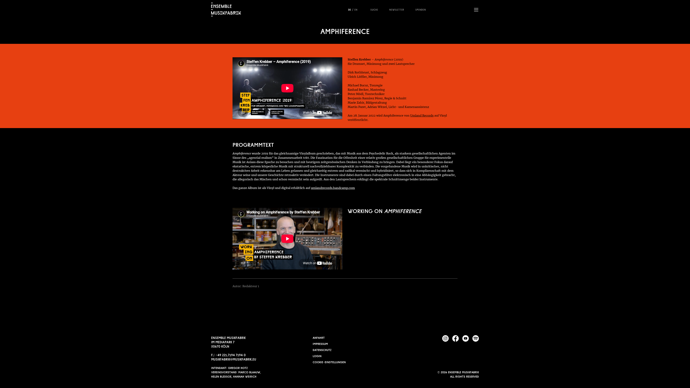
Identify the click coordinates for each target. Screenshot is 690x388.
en (355, 9)
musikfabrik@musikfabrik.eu (233, 359)
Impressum (320, 343)
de (349, 9)
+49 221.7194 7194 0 (230, 354)
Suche (374, 9)
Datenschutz (322, 349)
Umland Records (422, 115)
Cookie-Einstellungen (329, 361)
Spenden (420, 9)
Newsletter (396, 9)
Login (317, 355)
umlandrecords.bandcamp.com (333, 188)
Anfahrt (319, 337)
